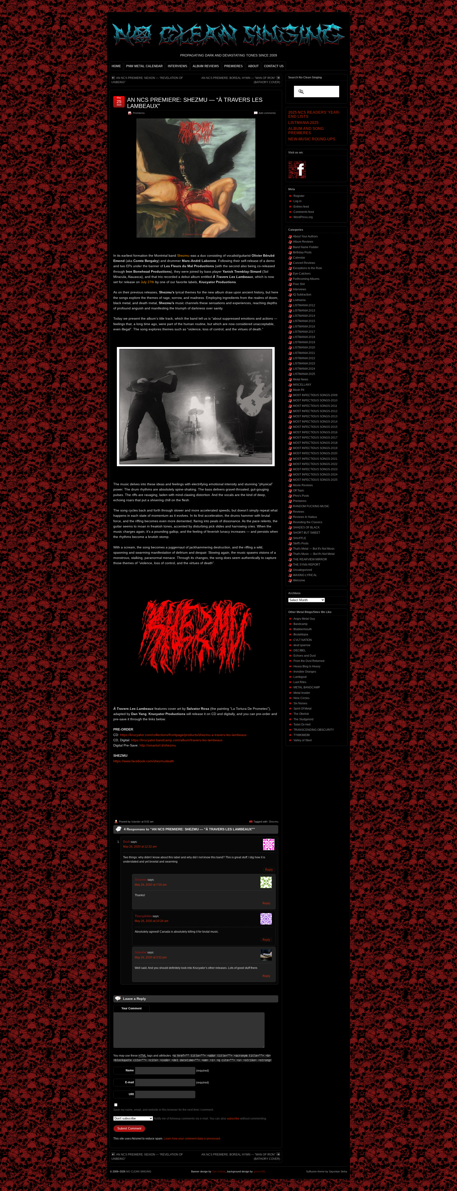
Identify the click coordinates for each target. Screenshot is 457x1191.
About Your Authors (305, 236)
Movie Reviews (303, 485)
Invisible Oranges (304, 671)
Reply (269, 869)
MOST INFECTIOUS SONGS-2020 (315, 453)
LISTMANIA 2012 (304, 305)
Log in (297, 201)
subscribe (233, 1118)
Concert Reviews (304, 263)
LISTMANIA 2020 (304, 347)
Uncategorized (302, 570)
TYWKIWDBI (301, 735)
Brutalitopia (300, 634)
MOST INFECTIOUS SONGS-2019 (315, 448)
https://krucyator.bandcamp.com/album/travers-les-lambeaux (177, 740)
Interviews (299, 289)
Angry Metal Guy (304, 618)
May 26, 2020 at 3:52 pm (151, 957)
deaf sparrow (301, 645)
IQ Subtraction (302, 294)
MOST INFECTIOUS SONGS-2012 (315, 411)
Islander (136, 821)
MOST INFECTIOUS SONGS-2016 (315, 432)
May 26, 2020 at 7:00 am (151, 884)
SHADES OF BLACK (306, 527)
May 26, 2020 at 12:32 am (140, 846)
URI (131, 1094)
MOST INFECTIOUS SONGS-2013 (315, 416)
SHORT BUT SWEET (306, 532)
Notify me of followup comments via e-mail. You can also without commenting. (210, 1118)
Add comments (267, 113)
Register (298, 196)
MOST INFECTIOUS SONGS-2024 (315, 474)
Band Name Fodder (305, 247)
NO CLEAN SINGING (138, 1171)
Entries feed (301, 206)
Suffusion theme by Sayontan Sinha (326, 1171)
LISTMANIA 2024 (304, 368)
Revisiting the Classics (307, 522)
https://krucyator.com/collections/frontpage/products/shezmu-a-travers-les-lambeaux (183, 735)
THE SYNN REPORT (306, 564)
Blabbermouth (302, 629)
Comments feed (303, 212)
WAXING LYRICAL (305, 575)
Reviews (298, 511)
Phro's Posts (301, 495)
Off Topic (298, 490)
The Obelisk (301, 714)
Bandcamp (300, 624)
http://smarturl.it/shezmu (157, 745)
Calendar (299, 257)
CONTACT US (274, 66)
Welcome (299, 580)
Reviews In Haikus (305, 517)
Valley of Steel (302, 740)
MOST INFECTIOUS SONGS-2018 (315, 443)
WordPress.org (303, 217)
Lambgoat (300, 677)
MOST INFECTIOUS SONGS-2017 (315, 437)
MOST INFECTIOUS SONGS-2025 (315, 479)
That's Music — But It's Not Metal (314, 554)
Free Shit (299, 284)
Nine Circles (301, 698)
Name (130, 1070)
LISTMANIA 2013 (304, 310)
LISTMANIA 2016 (304, 326)
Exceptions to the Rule (307, 268)
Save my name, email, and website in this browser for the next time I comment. (163, 1109)
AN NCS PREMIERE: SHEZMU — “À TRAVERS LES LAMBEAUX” (195, 103)
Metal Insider (301, 693)
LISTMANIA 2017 (304, 331)
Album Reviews (303, 241)
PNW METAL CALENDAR (144, 66)
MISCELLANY (302, 384)
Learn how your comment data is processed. (192, 1138)
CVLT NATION (302, 640)
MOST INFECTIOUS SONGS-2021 (315, 458)
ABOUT (253, 66)
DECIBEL (299, 650)
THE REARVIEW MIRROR (310, 559)
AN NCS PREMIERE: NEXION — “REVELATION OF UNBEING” (147, 80)
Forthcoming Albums (306, 279)
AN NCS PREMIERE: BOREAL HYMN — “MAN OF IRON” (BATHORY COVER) (240, 80)
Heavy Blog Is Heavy (306, 666)
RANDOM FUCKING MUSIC (311, 506)
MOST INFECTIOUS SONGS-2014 (315, 421)
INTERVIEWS (177, 66)
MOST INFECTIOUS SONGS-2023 (315, 469)
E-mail (129, 1082)
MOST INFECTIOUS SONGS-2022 (315, 464)
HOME (116, 66)
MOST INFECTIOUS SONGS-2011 (315, 406)
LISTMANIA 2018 (304, 337)
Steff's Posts (300, 543)
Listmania (299, 300)
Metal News (300, 379)
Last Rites (299, 682)
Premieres (139, 113)
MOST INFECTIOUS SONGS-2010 (315, 400)
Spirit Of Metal (302, 708)
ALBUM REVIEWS (206, 66)
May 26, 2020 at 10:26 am (151, 921)
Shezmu (273, 821)
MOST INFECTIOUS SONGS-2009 (315, 395)
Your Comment (131, 1008)
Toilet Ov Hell (302, 724)
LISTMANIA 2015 (304, 321)
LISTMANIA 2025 (304, 374)
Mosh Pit (298, 390)
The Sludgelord (303, 719)
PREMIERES (233, 66)
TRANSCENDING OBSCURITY (313, 729)
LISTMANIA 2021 (304, 353)
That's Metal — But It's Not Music (314, 548)
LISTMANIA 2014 (304, 315)
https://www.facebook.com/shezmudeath (143, 761)
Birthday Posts (302, 252)
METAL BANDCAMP (306, 687)
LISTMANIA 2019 (304, 342)
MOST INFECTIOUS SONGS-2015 (315, 427)
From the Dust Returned (308, 661)
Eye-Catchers (302, 273)
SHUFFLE (299, 538)
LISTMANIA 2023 (304, 363)
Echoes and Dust (304, 655)
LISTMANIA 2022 (304, 358)
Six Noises (300, 703)
